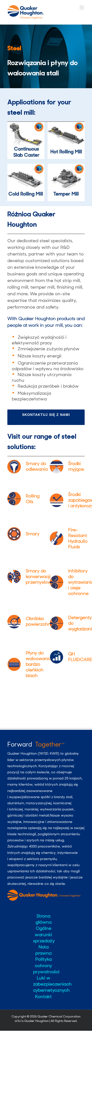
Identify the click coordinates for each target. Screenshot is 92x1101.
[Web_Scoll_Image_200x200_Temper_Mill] (66, 166)
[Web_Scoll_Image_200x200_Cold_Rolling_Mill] (25, 166)
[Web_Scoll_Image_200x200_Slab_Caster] (25, 124)
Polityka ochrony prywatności (43, 965)
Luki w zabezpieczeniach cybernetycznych (43, 984)
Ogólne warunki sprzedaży (43, 934)
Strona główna (44, 919)
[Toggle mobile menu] (82, 7)
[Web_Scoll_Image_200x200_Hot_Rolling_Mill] (66, 124)
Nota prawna (43, 950)
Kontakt (43, 997)
